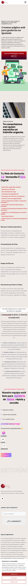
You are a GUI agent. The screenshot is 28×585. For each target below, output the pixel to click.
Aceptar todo (14, 574)
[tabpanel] (12, 455)
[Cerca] (26, 560)
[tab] (11, 434)
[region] (14, 572)
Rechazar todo (14, 582)
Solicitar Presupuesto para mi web (14, 55)
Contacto (6, 455)
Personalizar (14, 578)
